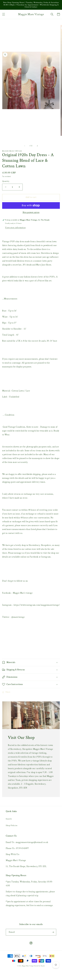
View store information (15, 227)
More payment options (31, 212)
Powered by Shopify (39, 966)
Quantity (5, 181)
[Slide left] (24, 146)
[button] (3, 14)
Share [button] (7, 692)
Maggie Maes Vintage (28, 966)
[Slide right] (37, 146)
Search (9, 819)
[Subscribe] (53, 932)
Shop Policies (11, 825)
